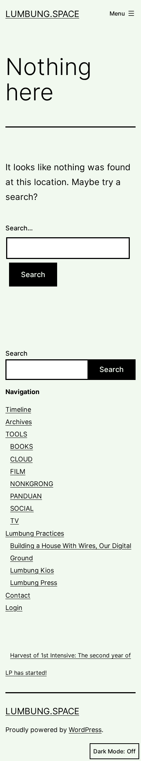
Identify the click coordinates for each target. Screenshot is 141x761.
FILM (17, 471)
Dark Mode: (109, 751)
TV (14, 520)
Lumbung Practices (34, 533)
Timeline (18, 409)
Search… (19, 228)
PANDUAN (26, 496)
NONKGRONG (31, 484)
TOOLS (16, 434)
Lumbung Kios (32, 570)
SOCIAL (22, 508)
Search (16, 353)
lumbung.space (42, 14)
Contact (17, 595)
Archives (18, 422)
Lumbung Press (33, 582)
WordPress (85, 729)
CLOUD (21, 459)
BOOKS (21, 446)
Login (13, 607)
